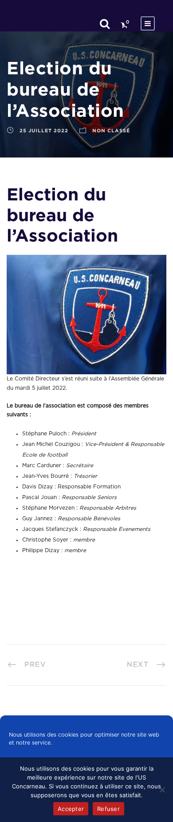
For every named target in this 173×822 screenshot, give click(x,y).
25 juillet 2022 (44, 130)
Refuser (108, 808)
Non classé (111, 130)
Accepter (71, 808)
